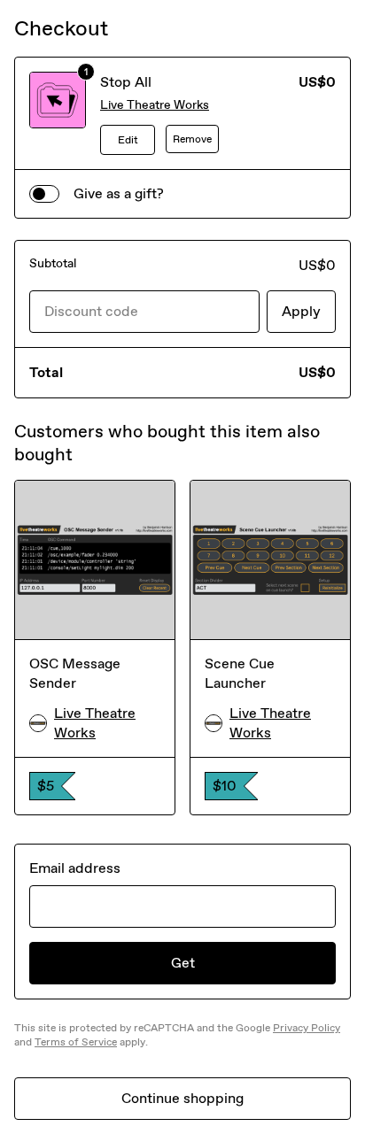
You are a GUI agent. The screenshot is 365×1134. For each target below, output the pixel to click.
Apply (301, 311)
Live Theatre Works (154, 104)
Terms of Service (76, 1042)
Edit (128, 140)
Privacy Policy (306, 1028)
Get (183, 962)
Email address (74, 868)
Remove (192, 139)
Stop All (125, 81)
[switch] (44, 194)
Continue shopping (182, 1098)
